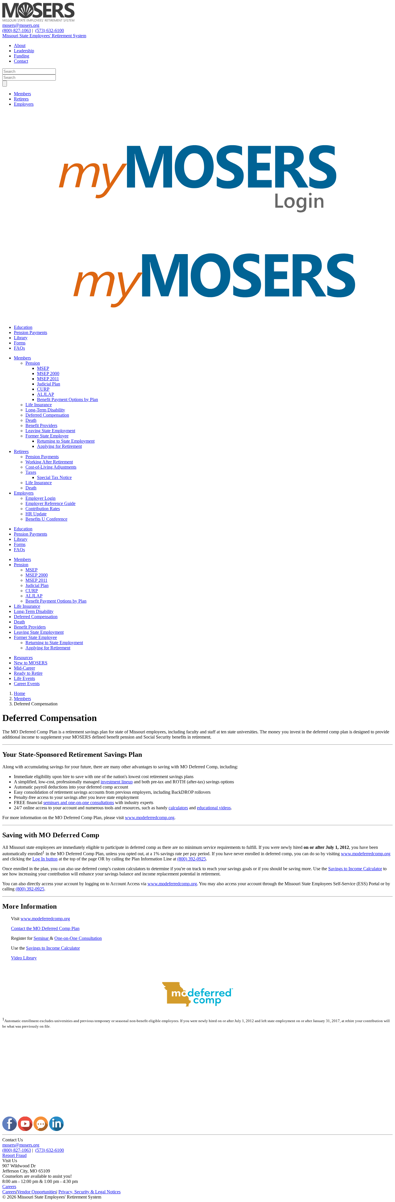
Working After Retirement (49, 461)
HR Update (36, 513)
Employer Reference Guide (50, 503)
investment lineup (117, 781)
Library (20, 337)
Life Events (24, 678)
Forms (19, 342)
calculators (178, 807)
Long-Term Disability (45, 409)
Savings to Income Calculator (355, 868)
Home (19, 693)
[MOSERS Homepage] (197, 1113)
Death (30, 420)
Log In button (45, 858)
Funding (21, 55)
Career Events (27, 683)
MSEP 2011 (48, 378)
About (19, 45)
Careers (9, 1186)
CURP (43, 389)
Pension (32, 363)
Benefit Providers (41, 425)
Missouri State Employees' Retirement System (44, 35)
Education (23, 327)
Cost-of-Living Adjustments (50, 467)
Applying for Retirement (59, 446)
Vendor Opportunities (36, 1191)
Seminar (42, 938)
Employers (24, 104)
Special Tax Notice (54, 477)
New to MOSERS (30, 662)
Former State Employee (47, 435)
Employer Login (40, 498)
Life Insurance (38, 404)
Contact (21, 61)
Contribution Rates (42, 508)
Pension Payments (30, 332)
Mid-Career (24, 668)
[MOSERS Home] (38, 20)
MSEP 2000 (48, 373)
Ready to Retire (28, 673)
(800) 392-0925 (191, 858)
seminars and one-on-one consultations (78, 802)
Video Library (24, 957)
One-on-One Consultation (78, 938)
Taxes (30, 472)
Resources (23, 657)
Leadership (24, 50)
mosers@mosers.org (20, 25)
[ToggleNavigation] (4, 84)
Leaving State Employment (50, 430)
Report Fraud (14, 1155)
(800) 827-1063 (16, 30)
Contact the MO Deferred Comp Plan (45, 928)
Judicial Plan (48, 383)
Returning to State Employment (66, 441)
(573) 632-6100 (49, 30)
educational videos (214, 807)
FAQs (19, 348)
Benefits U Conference (46, 519)
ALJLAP (45, 394)
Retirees (21, 98)
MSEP (43, 368)
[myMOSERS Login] (197, 230)
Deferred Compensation (47, 415)
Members (22, 93)
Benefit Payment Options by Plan (67, 399)
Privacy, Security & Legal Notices (89, 1191)
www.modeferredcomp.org (149, 817)
